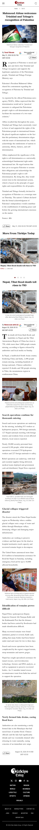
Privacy (15, 813)
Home (16, 8)
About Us (8, 808)
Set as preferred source (29, 53)
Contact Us (30, 808)
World (23, 8)
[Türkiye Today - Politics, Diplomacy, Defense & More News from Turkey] (19, 3)
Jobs (7, 813)
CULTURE (26, 792)
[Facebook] (24, 781)
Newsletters (18, 808)
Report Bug (20, 817)
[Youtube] (20, 781)
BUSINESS (26, 788)
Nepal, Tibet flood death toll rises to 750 (18, 265)
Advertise (24, 813)
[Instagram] (16, 781)
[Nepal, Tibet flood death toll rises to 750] (19, 250)
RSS (32, 813)
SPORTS (13, 796)
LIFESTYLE (12, 792)
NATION (12, 785)
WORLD (12, 788)
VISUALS (19, 800)
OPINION (26, 796)
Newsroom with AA (11, 325)
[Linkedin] (27, 781)
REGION (26, 785)
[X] (12, 781)
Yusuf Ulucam (9, 52)
